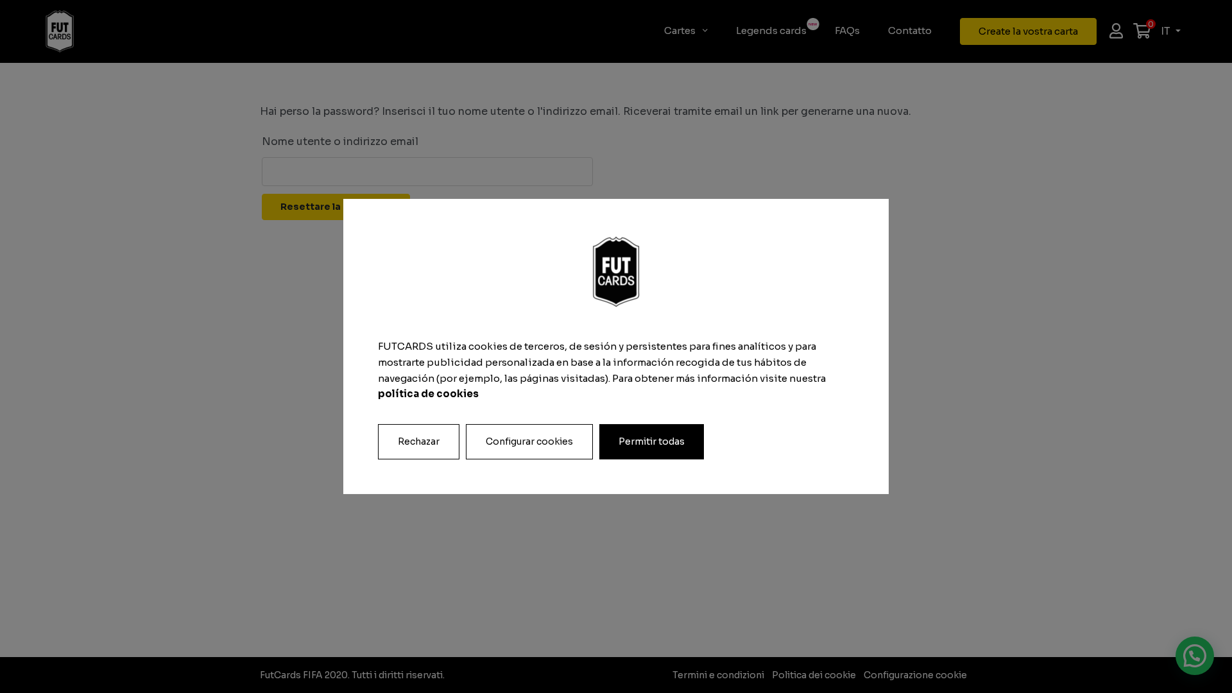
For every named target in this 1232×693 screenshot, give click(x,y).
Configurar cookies (529, 441)
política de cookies (428, 394)
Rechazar (419, 441)
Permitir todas (652, 441)
